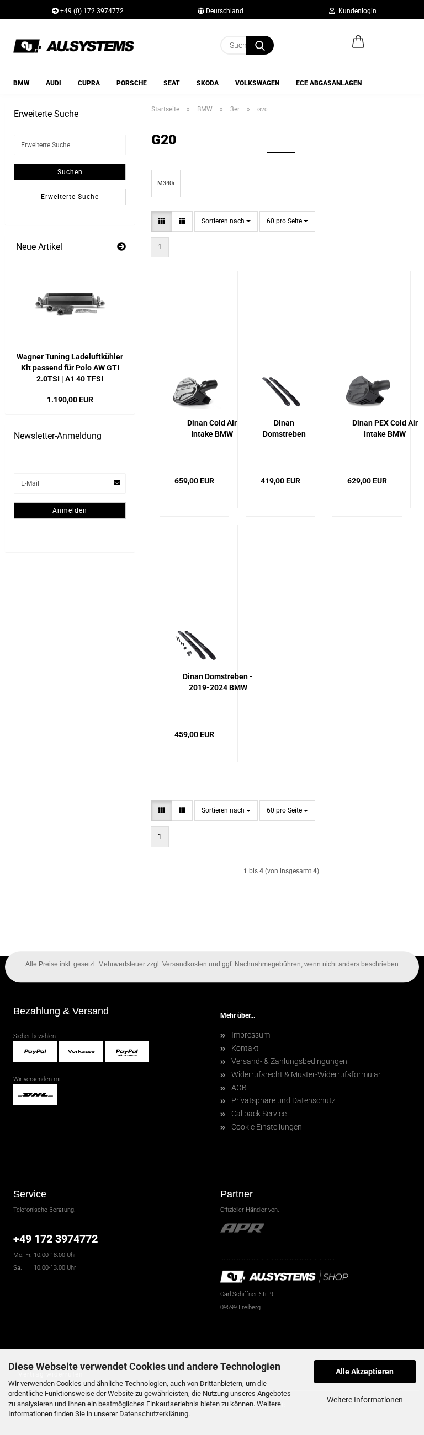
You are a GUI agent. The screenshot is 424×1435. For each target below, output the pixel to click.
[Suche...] (260, 45)
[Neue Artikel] (121, 247)
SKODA (208, 83)
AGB (239, 1087)
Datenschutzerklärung (153, 1414)
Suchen (70, 172)
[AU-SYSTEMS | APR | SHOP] (78, 45)
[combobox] (226, 221)
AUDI (53, 83)
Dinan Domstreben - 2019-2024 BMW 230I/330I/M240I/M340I (217, 682)
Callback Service (259, 1113)
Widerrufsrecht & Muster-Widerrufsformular (306, 1074)
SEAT (171, 83)
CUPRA (89, 83)
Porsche (131, 83)
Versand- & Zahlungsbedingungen (289, 1061)
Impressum (250, 1034)
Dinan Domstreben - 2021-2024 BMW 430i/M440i (284, 428)
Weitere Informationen (365, 1399)
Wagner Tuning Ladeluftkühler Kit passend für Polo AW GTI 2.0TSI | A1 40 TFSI (70, 367)
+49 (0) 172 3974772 (91, 11)
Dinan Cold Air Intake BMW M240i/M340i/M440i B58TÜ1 (212, 428)
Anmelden (69, 510)
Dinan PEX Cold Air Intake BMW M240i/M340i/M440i (385, 428)
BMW (21, 83)
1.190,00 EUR (70, 399)
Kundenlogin (356, 11)
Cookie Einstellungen (266, 1126)
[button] (358, 42)
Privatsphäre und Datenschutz (283, 1100)
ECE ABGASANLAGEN (329, 83)
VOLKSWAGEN (257, 83)
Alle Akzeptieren (365, 1371)
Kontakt (245, 1048)
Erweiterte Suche (70, 197)
